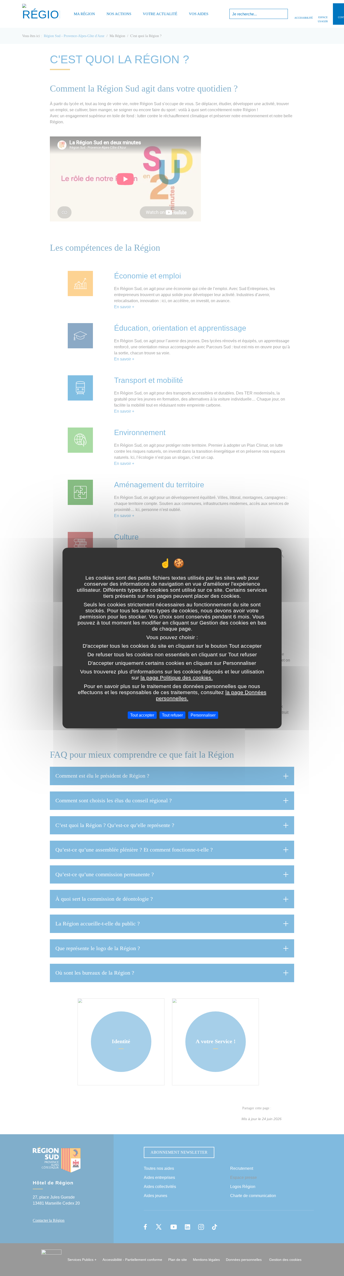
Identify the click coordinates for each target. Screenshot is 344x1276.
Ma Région (84, 14)
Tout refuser (172, 715)
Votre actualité (160, 14)
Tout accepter (142, 715)
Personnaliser (203, 715)
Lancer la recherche (283, 14)
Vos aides (198, 14)
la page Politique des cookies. (177, 677)
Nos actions (119, 14)
